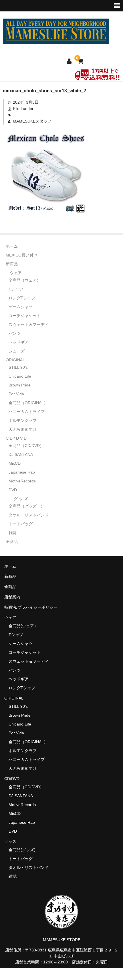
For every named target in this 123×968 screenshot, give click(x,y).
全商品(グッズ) (22, 849)
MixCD (15, 463)
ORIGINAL (15, 360)
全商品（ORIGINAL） (28, 402)
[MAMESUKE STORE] (56, 40)
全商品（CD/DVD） (28, 445)
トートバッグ (21, 524)
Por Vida (16, 394)
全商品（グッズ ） (27, 506)
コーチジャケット (25, 315)
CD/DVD (11, 778)
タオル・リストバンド (29, 515)
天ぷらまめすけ (23, 429)
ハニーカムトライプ (27, 411)
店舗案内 (12, 597)
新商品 (12, 264)
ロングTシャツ (22, 298)
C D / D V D (16, 438)
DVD (13, 490)
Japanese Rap (22, 472)
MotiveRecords (22, 481)
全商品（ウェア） (27, 280)
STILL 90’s (18, 367)
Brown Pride (20, 385)
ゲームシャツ (21, 306)
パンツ (15, 333)
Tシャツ (16, 289)
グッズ (12, 841)
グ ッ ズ (21, 498)
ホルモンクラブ (23, 420)
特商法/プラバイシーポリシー (30, 607)
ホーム (12, 246)
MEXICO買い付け (21, 255)
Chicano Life (20, 376)
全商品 (12, 541)
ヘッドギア (19, 342)
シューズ (17, 351)
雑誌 (13, 532)
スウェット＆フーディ (29, 324)
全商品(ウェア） (23, 626)
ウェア (16, 272)
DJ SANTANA (21, 454)
